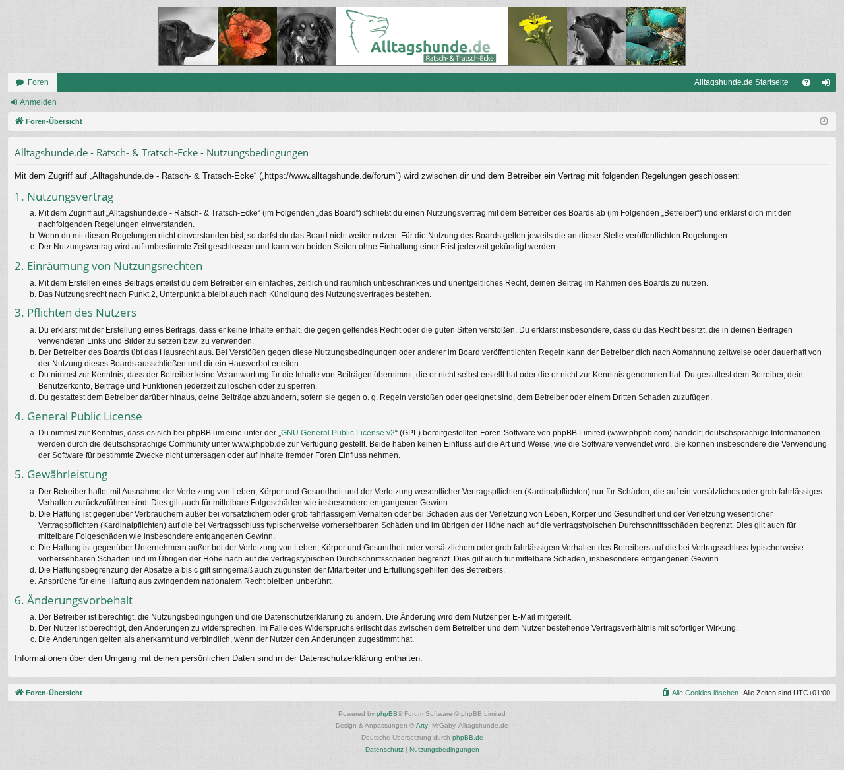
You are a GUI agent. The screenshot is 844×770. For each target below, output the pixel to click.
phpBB (387, 713)
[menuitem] (806, 82)
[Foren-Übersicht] (422, 36)
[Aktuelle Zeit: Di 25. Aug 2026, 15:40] (824, 121)
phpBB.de (467, 737)
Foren (38, 82)
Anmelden (38, 102)
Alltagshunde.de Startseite (741, 82)
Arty (422, 725)
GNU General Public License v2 (338, 432)
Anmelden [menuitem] (829, 85)
